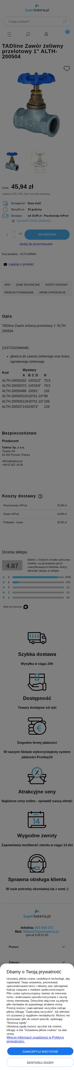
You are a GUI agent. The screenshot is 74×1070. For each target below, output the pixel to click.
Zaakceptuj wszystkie (40, 1051)
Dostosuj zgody (40, 1062)
